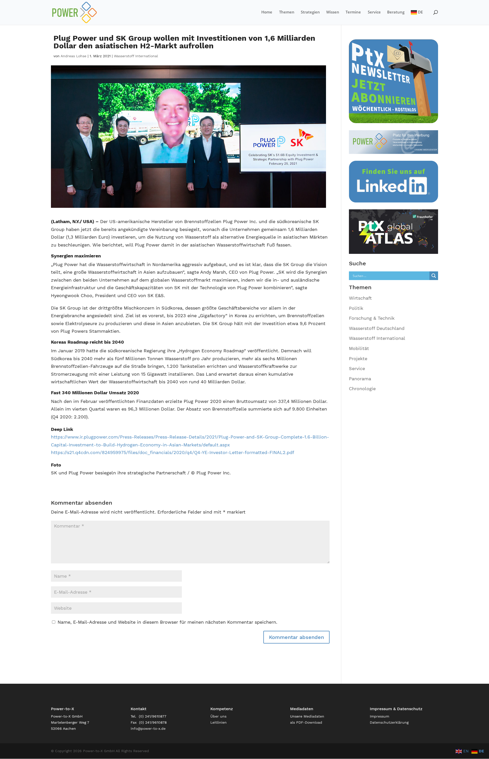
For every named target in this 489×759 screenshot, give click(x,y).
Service (374, 12)
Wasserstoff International (136, 56)
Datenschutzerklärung (389, 722)
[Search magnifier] (433, 275)
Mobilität (359, 348)
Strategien (310, 12)
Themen (286, 12)
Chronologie (362, 388)
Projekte (358, 358)
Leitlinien (218, 722)
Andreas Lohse (73, 56)
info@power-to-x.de (148, 728)
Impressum (379, 716)
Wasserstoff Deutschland (376, 328)
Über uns (218, 716)
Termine (353, 12)
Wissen (332, 12)
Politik (356, 308)
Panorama (360, 378)
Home (266, 12)
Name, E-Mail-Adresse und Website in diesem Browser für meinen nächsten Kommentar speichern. (167, 622)
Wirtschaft (360, 298)
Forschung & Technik (372, 318)
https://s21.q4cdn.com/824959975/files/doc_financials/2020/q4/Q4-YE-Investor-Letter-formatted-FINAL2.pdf (172, 452)
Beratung (395, 12)
